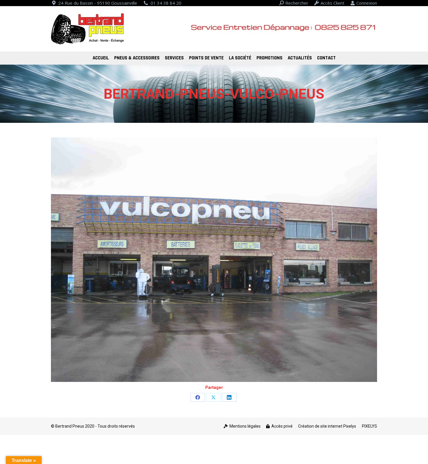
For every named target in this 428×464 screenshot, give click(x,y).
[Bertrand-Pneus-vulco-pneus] (214, 259)
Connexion (366, 3)
